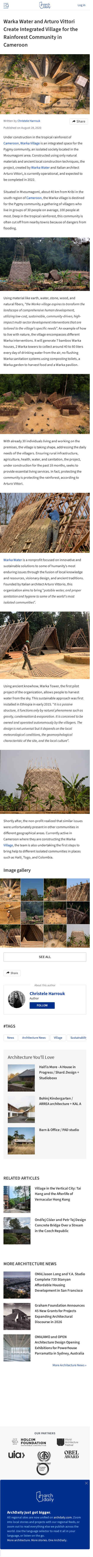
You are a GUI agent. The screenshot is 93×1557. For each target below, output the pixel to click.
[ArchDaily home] (44, 5)
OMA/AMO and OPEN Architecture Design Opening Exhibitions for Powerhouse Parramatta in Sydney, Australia (59, 1345)
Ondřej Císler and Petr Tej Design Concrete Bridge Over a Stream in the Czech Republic (60, 1225)
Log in (81, 5)
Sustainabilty (79, 1038)
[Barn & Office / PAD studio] (21, 1140)
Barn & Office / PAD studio (59, 1130)
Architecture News (34, 1038)
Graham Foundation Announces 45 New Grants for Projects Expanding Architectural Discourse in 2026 (60, 1314)
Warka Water (40, 167)
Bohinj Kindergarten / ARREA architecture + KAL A (60, 1101)
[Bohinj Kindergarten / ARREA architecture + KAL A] (21, 1109)
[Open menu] (6, 5)
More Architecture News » (69, 1365)
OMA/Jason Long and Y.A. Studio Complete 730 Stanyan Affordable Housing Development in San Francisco (60, 1282)
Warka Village (30, 143)
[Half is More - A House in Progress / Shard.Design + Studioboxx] (21, 1078)
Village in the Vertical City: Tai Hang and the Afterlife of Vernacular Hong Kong (58, 1194)
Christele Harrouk (47, 993)
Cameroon (11, 143)
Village (8, 845)
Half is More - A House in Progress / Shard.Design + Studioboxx (59, 1072)
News (10, 1038)
